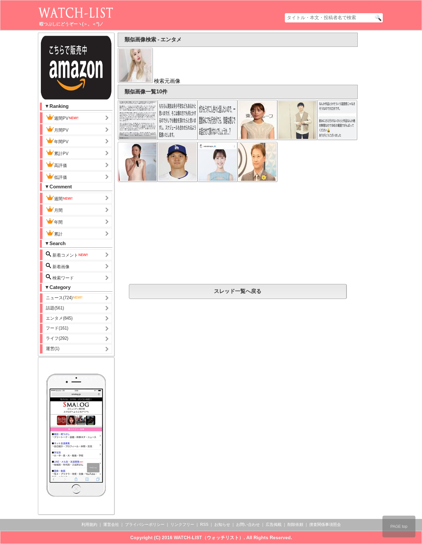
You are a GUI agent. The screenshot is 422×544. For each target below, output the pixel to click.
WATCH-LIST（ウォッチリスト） (209, 537)
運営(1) (52, 348)
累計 (58, 234)
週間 (58, 198)
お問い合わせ (248, 524)
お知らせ (222, 524)
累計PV (61, 153)
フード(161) (57, 328)
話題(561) (55, 307)
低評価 (60, 177)
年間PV (61, 141)
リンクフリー (182, 524)
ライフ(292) (57, 338)
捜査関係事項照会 (325, 524)
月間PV (61, 130)
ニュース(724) (59, 297)
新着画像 (60, 266)
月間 (58, 210)
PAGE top (398, 526)
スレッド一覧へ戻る (237, 291)
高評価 (60, 165)
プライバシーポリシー (145, 524)
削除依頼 (295, 524)
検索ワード (62, 277)
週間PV (61, 118)
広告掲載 (274, 524)
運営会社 (111, 524)
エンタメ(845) (59, 318)
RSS (204, 524)
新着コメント (64, 255)
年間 (58, 222)
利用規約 (89, 524)
